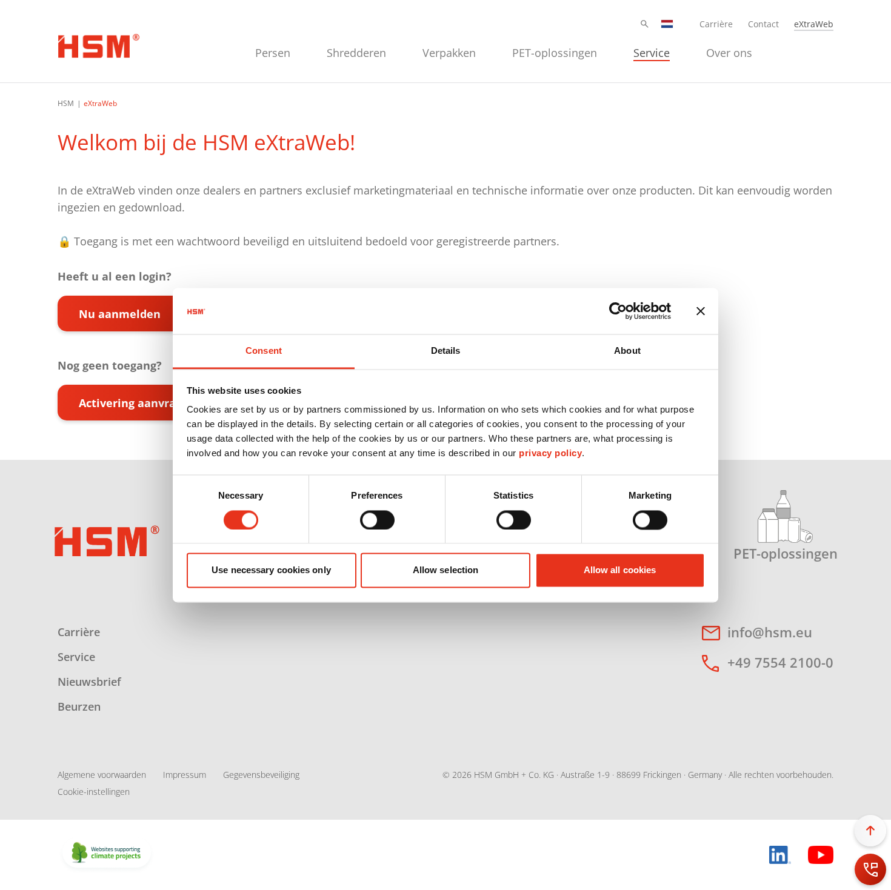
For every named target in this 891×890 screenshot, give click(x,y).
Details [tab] (446, 351)
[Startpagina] (99, 44)
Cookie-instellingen (94, 791)
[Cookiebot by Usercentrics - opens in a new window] (618, 311)
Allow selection (446, 570)
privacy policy (550, 453)
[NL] (667, 24)
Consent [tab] (263, 351)
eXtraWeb (813, 24)
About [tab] (627, 351)
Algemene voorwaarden (102, 774)
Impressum (184, 774)
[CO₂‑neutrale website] (107, 853)
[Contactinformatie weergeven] (870, 869)
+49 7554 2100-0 (780, 662)
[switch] (377, 520)
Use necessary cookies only (271, 570)
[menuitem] (272, 51)
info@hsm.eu (769, 632)
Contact (763, 24)
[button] (644, 24)
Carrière (716, 24)
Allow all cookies (620, 570)
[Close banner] (700, 311)
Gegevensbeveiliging (261, 774)
